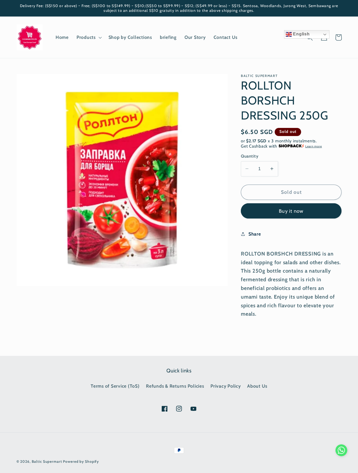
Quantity (249, 156)
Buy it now (291, 211)
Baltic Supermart (47, 461)
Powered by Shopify (81, 461)
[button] (89, 37)
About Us (257, 386)
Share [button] (254, 233)
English (301, 34)
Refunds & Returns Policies (175, 386)
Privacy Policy (225, 386)
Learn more (313, 146)
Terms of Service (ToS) (115, 386)
